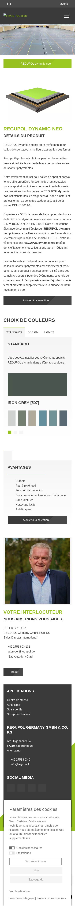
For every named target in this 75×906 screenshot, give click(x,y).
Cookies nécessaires (29, 847)
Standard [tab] (14, 332)
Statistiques (23, 853)
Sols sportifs (14, 709)
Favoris (64, 3)
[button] (9, 432)
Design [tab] (33, 332)
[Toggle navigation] (67, 16)
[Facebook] (11, 788)
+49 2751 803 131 (19, 646)
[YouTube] (21, 788)
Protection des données (51, 898)
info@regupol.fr (20, 764)
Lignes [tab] (49, 332)
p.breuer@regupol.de (21, 651)
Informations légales (21, 898)
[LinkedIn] (32, 788)
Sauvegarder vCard (20, 656)
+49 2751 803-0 (20, 759)
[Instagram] (42, 788)
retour (14, 671)
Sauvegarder (36, 879)
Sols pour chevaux (18, 714)
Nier (36, 870)
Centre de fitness (17, 700)
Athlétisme (13, 704)
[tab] (7, 455)
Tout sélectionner (35, 861)
